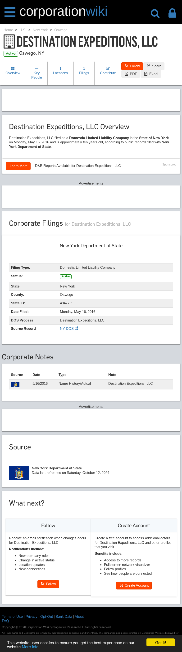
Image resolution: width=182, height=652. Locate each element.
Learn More (18, 166)
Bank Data (64, 616)
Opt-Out (46, 616)
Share (156, 66)
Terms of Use (12, 616)
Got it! (160, 642)
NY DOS (67, 328)
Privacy (31, 616)
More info (30, 646)
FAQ (5, 621)
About (79, 616)
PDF (133, 74)
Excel (153, 74)
